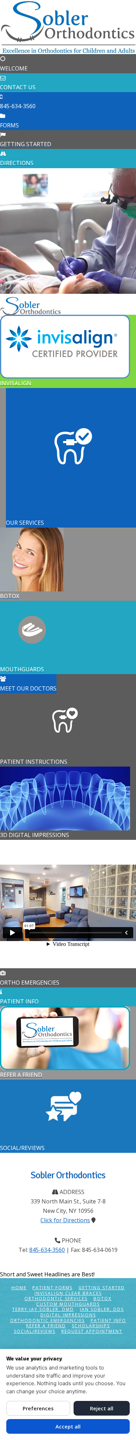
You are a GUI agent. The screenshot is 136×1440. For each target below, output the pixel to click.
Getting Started (101, 1288)
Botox (102, 1299)
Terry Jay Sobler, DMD (43, 1310)
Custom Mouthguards (68, 1304)
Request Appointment (91, 1331)
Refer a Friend (46, 1326)
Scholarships (91, 1326)
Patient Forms (52, 1288)
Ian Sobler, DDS (102, 1310)
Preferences (38, 1408)
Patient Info (108, 1320)
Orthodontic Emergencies (47, 1320)
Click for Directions (65, 1220)
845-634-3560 (47, 1250)
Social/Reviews (34, 1331)
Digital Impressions (68, 1315)
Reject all (101, 1408)
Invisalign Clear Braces (68, 1293)
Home (19, 1288)
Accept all (68, 1426)
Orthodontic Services (56, 1299)
